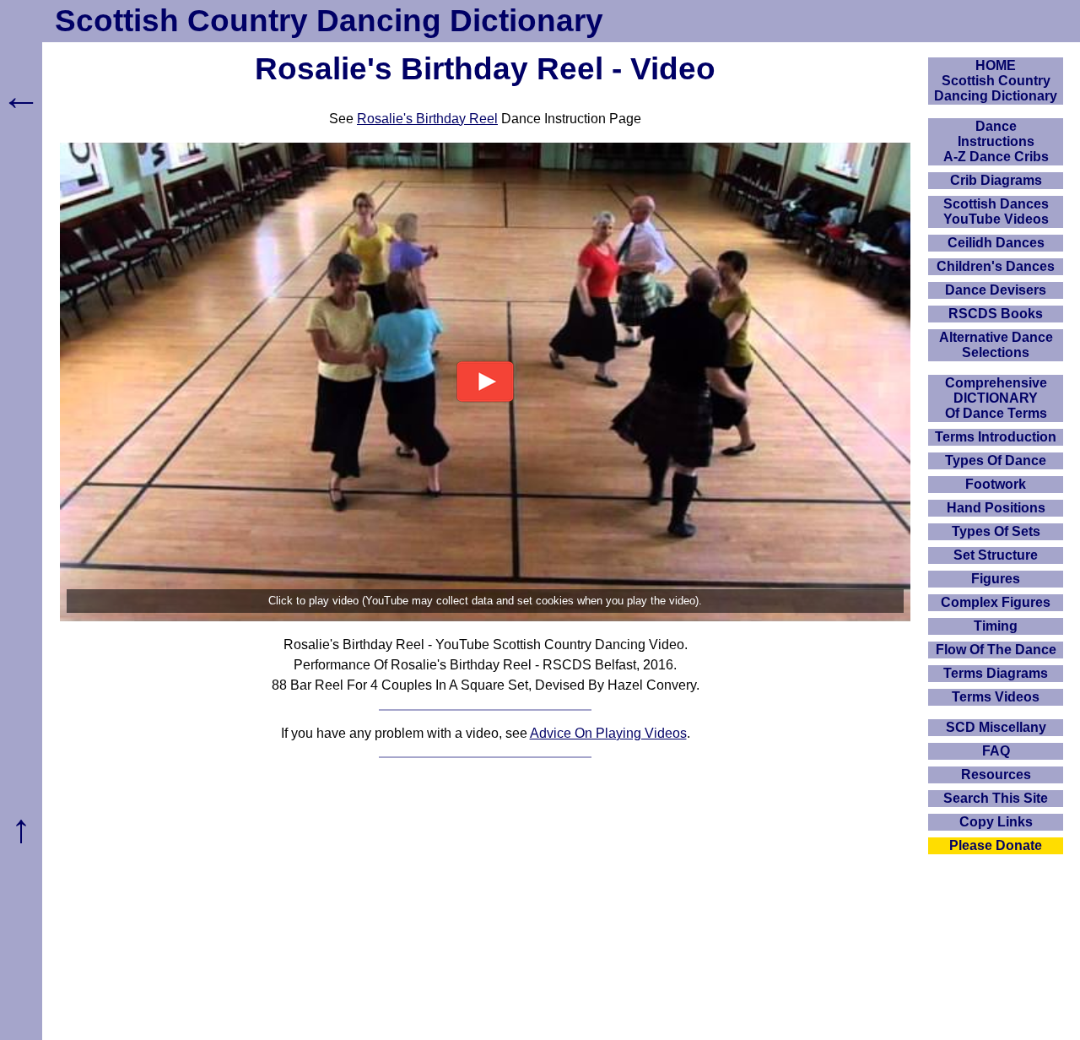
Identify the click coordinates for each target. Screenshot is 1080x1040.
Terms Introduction (995, 437)
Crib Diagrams (996, 180)
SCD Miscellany (996, 727)
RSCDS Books (995, 313)
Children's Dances (996, 266)
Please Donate (995, 845)
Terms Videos (996, 697)
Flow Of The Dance (996, 649)
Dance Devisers (995, 290)
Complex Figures (995, 602)
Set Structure (995, 555)
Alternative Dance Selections (996, 345)
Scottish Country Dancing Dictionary (329, 20)
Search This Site (995, 798)
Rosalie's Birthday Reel (427, 118)
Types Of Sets (996, 531)
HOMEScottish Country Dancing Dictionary (995, 80)
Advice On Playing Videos (608, 733)
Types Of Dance (995, 460)
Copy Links (996, 822)
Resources (996, 774)
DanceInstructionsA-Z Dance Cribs (996, 141)
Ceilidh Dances (996, 243)
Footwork (995, 484)
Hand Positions (996, 508)
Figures (995, 578)
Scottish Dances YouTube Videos (996, 211)
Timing (996, 626)
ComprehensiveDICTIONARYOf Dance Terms (996, 398)
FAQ (996, 751)
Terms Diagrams (995, 673)
